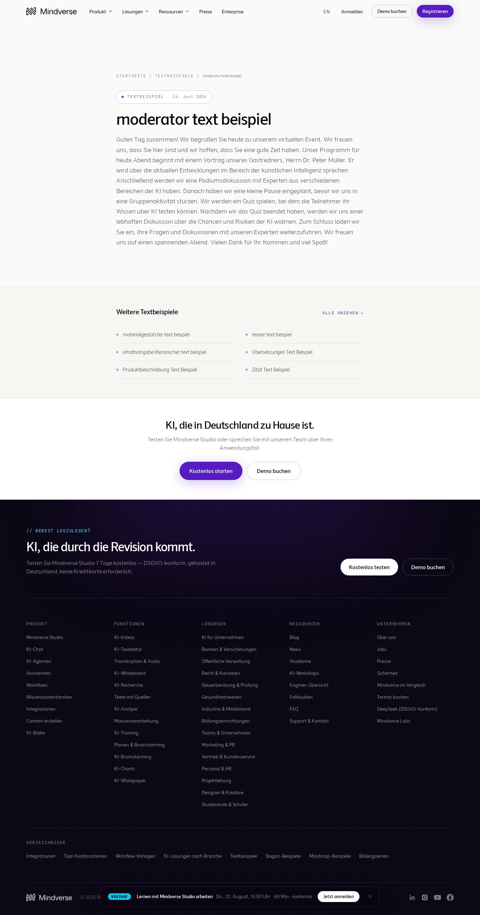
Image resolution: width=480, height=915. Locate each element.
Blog (294, 637)
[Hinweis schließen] (370, 896)
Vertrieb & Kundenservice (228, 756)
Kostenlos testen (369, 567)
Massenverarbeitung (136, 721)
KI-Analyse (125, 709)
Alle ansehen (343, 312)
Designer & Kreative (223, 792)
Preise (205, 11)
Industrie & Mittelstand (226, 709)
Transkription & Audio (137, 661)
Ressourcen (171, 11)
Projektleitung (216, 780)
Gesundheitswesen (221, 697)
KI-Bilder (35, 733)
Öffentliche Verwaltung (226, 661)
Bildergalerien (374, 856)
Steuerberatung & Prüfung (230, 685)
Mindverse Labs (393, 721)
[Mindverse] (51, 11)
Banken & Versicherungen (229, 649)
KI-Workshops (304, 673)
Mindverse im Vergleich (401, 685)
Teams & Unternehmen (226, 733)
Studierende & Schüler (225, 804)
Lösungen (132, 11)
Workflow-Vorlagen (135, 856)
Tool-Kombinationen (85, 856)
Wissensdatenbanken (49, 697)
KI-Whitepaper (130, 780)
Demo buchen (392, 11)
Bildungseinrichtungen (226, 721)
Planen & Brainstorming (139, 745)
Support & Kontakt (309, 721)
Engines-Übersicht (309, 685)
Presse (384, 661)
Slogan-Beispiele (283, 856)
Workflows (36, 685)
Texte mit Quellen (132, 697)
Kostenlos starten (211, 470)
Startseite (131, 75)
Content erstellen (44, 721)
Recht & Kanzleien (221, 673)
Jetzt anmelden (338, 896)
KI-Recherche (128, 685)
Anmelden (352, 11)
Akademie (300, 661)
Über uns (386, 637)
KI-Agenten (38, 661)
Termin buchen (393, 697)
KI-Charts (124, 768)
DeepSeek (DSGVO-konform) (407, 709)
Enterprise (233, 11)
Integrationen (41, 709)
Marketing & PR (218, 745)
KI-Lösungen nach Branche (193, 856)
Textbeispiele (174, 75)
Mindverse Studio (44, 637)
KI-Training (126, 733)
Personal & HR (217, 768)
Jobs (382, 649)
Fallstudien (301, 697)
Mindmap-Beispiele (330, 856)
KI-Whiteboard (130, 673)
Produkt (97, 11)
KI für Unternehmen (223, 637)
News (295, 649)
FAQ (294, 709)
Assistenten (38, 673)
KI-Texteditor (128, 649)
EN (326, 11)
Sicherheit (387, 673)
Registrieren (435, 11)
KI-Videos (124, 637)
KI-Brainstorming (132, 756)
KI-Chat (34, 649)
